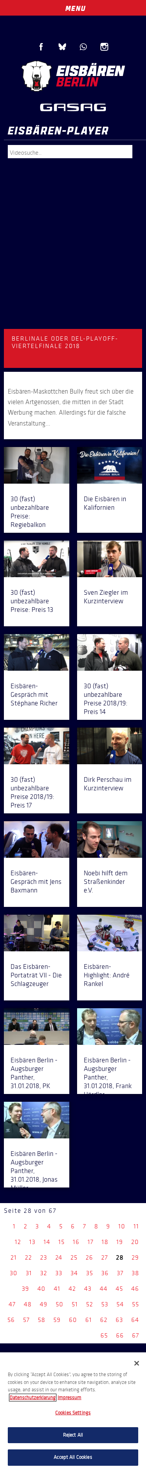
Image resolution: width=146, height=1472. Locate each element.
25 (73, 1257)
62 (103, 1320)
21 (14, 1257)
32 (43, 1273)
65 (104, 1335)
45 (119, 1289)
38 (135, 1273)
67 (135, 1335)
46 (135, 1289)
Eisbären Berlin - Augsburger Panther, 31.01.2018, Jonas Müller (34, 1170)
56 (11, 1320)
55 (135, 1304)
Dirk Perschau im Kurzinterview (108, 783)
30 (14, 1273)
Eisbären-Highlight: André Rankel (107, 975)
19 (119, 1242)
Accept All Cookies (73, 1457)
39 (25, 1289)
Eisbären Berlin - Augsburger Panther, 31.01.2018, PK (34, 1073)
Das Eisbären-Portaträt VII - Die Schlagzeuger (36, 975)
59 (57, 1320)
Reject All (73, 1435)
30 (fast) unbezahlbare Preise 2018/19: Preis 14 (105, 699)
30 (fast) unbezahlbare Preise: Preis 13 (32, 601)
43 (87, 1289)
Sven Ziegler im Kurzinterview (106, 596)
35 (89, 1273)
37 (120, 1273)
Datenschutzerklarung (33, 1397)
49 (43, 1304)
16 (76, 1242)
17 (90, 1242)
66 (120, 1335)
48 (28, 1304)
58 (41, 1320)
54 (120, 1304)
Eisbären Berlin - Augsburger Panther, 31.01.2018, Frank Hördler (108, 1077)
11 (136, 1226)
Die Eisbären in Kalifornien (105, 503)
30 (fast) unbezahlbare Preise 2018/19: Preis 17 (32, 792)
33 (58, 1273)
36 (105, 1273)
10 (121, 1226)
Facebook (41, 47)
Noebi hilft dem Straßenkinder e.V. (106, 881)
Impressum (69, 1397)
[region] (73, 1412)
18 (105, 1242)
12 (18, 1242)
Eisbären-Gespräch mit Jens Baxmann (36, 881)
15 (61, 1242)
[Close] (136, 1363)
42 (72, 1289)
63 (119, 1320)
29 (135, 1257)
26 (89, 1257)
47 (12, 1304)
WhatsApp (83, 47)
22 (28, 1257)
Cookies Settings (73, 1413)
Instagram (104, 47)
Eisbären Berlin (73, 76)
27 (104, 1257)
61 (88, 1320)
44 (103, 1289)
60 (73, 1320)
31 (29, 1273)
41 (57, 1289)
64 (135, 1320)
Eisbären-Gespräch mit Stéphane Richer (34, 694)
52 (89, 1304)
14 (47, 1242)
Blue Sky (62, 47)
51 (75, 1304)
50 (59, 1304)
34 (74, 1273)
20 (135, 1242)
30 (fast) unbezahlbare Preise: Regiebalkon (30, 512)
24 (58, 1257)
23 (43, 1257)
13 (32, 1242)
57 (26, 1320)
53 (104, 1304)
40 (41, 1289)
